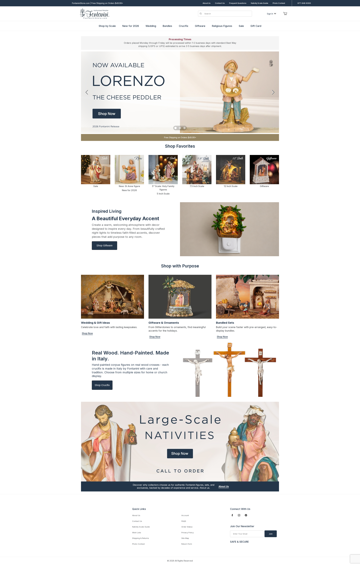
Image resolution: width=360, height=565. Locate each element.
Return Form (186, 544)
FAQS (183, 521)
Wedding (151, 25)
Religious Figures (222, 25)
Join (271, 534)
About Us (207, 3)
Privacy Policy (187, 532)
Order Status (187, 527)
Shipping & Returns (140, 538)
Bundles (167, 25)
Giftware (200, 25)
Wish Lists (136, 532)
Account (185, 515)
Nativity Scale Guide (259, 3)
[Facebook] (232, 515)
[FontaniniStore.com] (94, 13)
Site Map (185, 538)
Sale (241, 25)
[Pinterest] (246, 515)
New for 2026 (130, 25)
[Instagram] (239, 515)
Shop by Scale (107, 25)
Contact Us (220, 3)
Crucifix (183, 25)
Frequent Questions (237, 3)
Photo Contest (279, 3)
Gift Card (255, 25)
